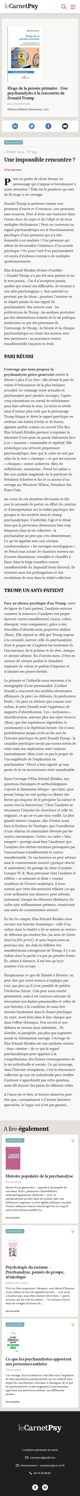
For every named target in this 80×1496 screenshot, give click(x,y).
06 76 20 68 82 (42, 1473)
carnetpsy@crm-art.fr (52, 1465)
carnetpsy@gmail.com (42, 1457)
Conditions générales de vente (40, 1449)
